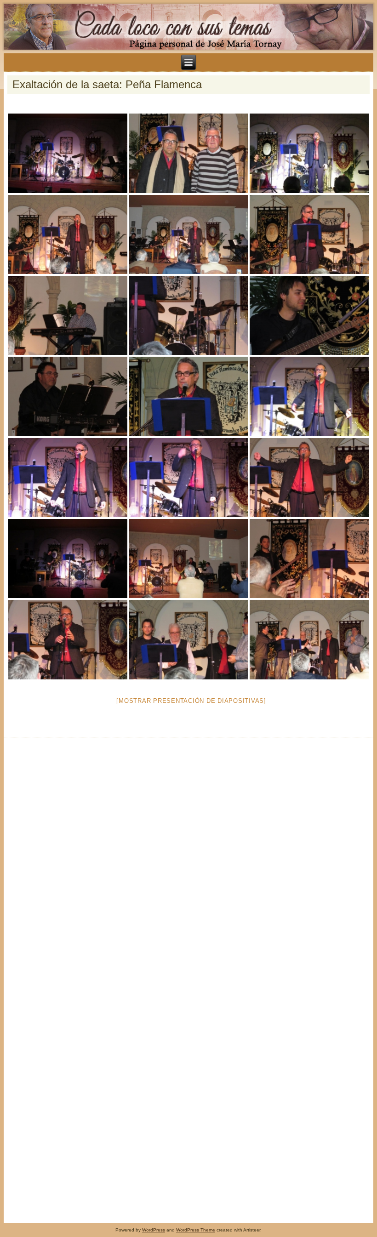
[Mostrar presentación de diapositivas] (191, 700)
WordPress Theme (195, 1229)
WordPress (153, 1229)
